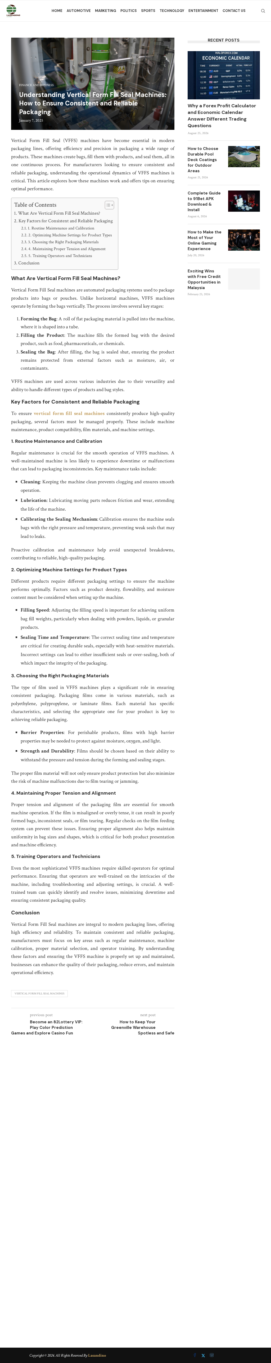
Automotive (79, 10)
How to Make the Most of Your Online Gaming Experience (205, 240)
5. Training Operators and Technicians (60, 256)
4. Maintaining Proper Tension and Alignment (67, 249)
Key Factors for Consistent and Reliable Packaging (66, 221)
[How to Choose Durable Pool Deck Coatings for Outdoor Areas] (244, 156)
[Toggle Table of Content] (107, 205)
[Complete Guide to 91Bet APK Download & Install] (244, 201)
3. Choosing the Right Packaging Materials (63, 242)
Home (57, 10)
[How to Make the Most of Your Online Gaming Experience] (244, 240)
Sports (148, 10)
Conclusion (29, 263)
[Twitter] (204, 1355)
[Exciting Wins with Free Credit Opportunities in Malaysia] (244, 279)
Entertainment (203, 10)
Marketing (105, 10)
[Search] (263, 10)
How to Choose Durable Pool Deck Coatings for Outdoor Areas (203, 160)
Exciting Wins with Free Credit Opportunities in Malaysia (204, 279)
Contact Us (234, 10)
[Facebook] (195, 1355)
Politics (128, 10)
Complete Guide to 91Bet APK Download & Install (204, 202)
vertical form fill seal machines (69, 413)
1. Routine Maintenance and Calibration (61, 228)
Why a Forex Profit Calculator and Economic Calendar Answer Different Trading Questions (222, 116)
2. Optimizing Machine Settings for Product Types (70, 235)
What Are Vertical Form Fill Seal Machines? (59, 213)
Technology (172, 10)
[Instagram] (211, 1355)
